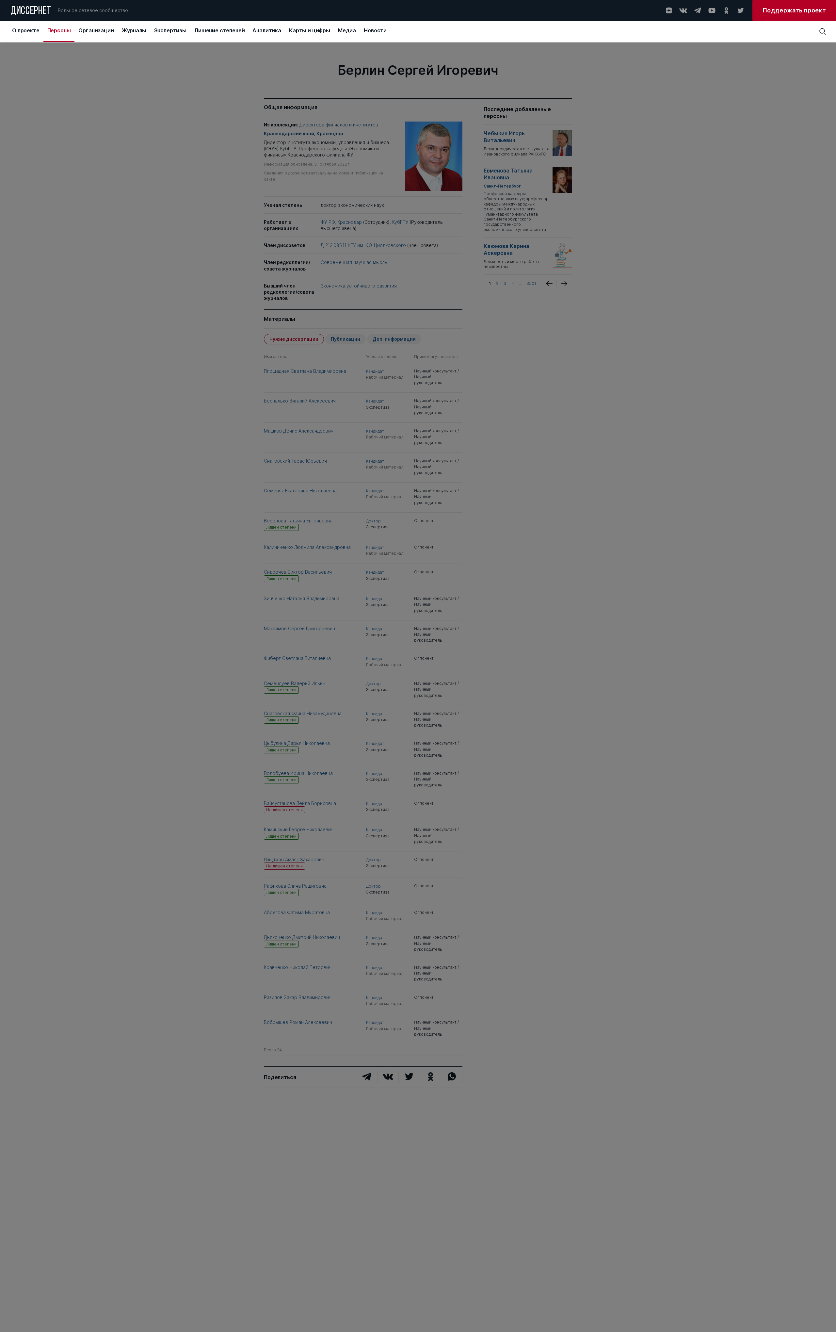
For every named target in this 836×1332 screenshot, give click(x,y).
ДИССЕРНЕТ (30, 11)
